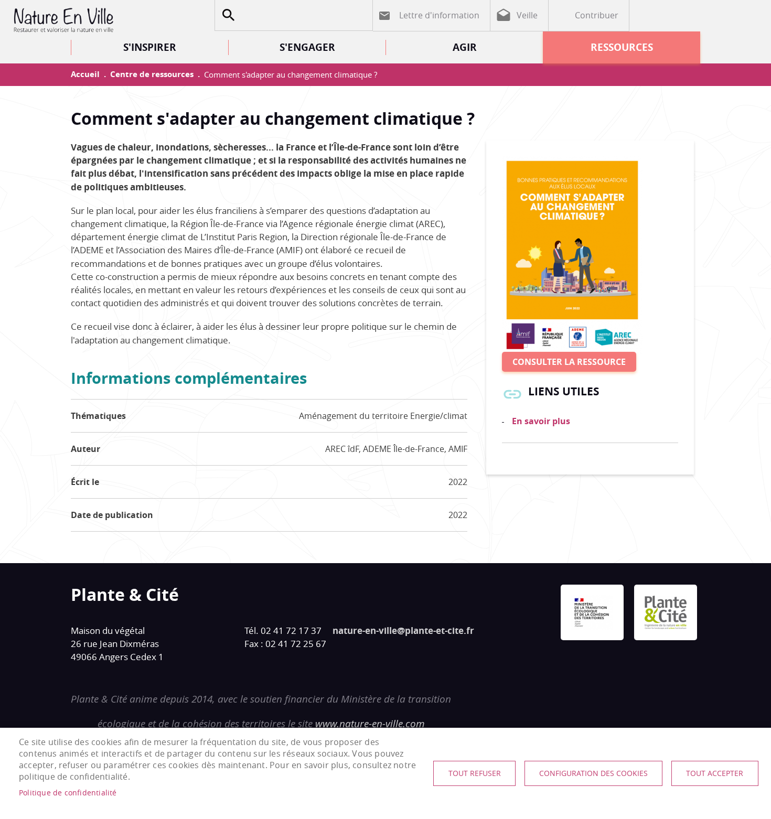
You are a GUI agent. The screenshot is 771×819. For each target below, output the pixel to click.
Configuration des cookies (593, 773)
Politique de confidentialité (68, 793)
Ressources (622, 47)
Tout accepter (714, 773)
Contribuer (596, 15)
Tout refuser (474, 773)
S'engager (307, 47)
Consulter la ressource (569, 362)
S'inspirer (149, 47)
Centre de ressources (152, 74)
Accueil (85, 74)
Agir (465, 47)
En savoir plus (541, 421)
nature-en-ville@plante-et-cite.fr (403, 630)
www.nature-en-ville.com (370, 723)
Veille (527, 15)
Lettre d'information (439, 15)
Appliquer (228, 15)
